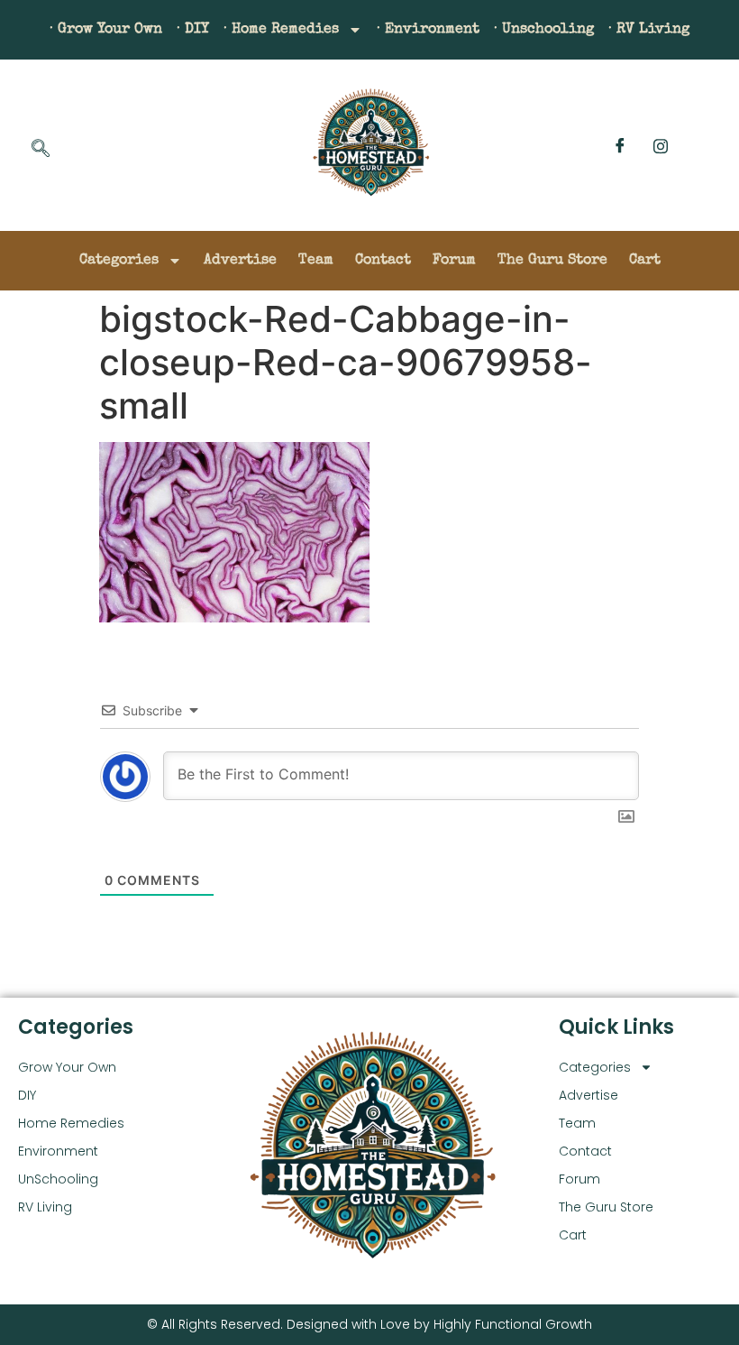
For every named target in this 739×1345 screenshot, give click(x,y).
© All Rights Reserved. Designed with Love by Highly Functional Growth (369, 1324)
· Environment (428, 30)
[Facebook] (620, 145)
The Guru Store (552, 260)
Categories (119, 260)
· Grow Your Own (106, 30)
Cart (645, 260)
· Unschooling (544, 30)
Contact (383, 260)
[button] (41, 150)
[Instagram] (660, 145)
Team (315, 260)
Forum (454, 260)
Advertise (240, 260)
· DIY (193, 30)
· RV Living (648, 30)
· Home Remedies (281, 30)
